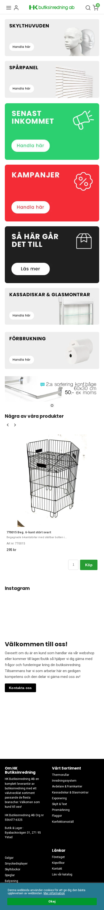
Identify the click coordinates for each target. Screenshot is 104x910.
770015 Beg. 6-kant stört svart (29, 532)
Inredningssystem (64, 780)
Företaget (58, 857)
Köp (88, 565)
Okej (52, 901)
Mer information (54, 893)
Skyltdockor (12, 869)
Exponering (59, 798)
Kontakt (57, 868)
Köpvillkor (58, 863)
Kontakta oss (20, 688)
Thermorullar (60, 775)
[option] (52, 502)
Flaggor (57, 815)
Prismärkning (61, 810)
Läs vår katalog (62, 874)
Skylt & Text (59, 804)
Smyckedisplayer (16, 863)
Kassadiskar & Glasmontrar (70, 792)
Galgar (9, 857)
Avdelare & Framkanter (67, 786)
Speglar (10, 875)
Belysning (11, 881)
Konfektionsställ (63, 821)
